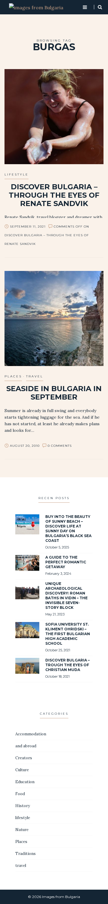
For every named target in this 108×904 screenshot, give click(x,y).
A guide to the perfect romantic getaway (65, 562)
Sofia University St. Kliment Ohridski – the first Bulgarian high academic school (67, 634)
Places (13, 376)
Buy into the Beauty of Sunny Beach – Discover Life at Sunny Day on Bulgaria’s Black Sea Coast (68, 528)
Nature (21, 829)
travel (34, 376)
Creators (23, 757)
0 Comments (60, 446)
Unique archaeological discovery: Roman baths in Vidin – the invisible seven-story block (66, 595)
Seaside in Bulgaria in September (54, 392)
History (22, 805)
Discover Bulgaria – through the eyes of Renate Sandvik (54, 195)
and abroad (25, 745)
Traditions (25, 853)
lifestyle (16, 174)
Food (20, 793)
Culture (22, 769)
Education (24, 781)
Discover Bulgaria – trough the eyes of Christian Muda (67, 665)
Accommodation (30, 734)
